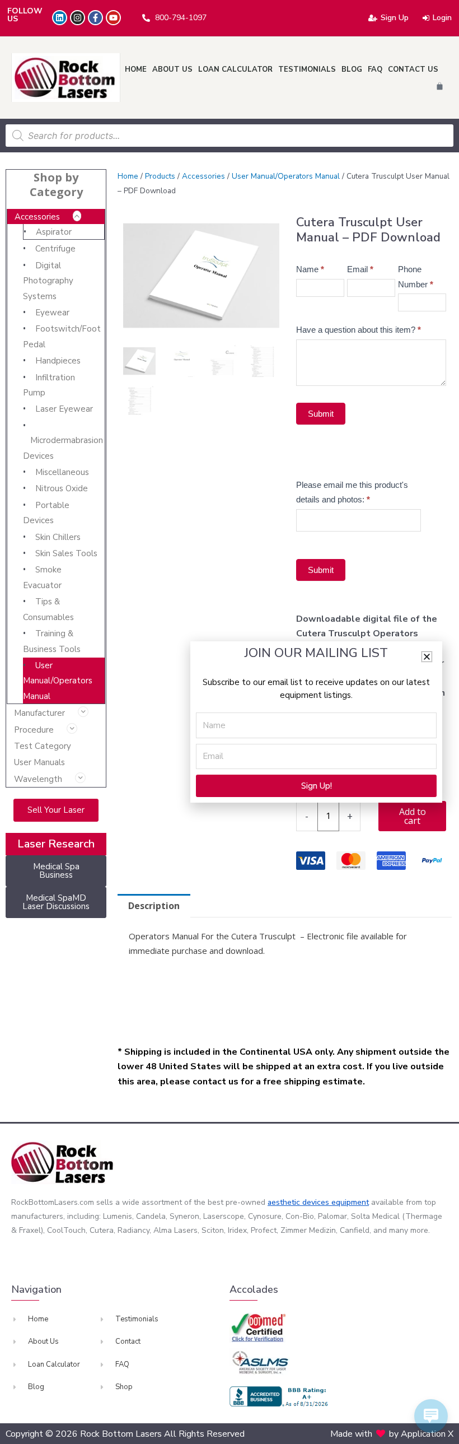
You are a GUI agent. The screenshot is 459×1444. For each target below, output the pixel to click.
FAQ (375, 69)
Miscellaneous (62, 472)
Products (160, 176)
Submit (321, 413)
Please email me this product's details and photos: (352, 492)
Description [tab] (154, 906)
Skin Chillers (58, 537)
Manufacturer (39, 713)
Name (310, 269)
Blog (351, 69)
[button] (427, 657)
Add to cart (412, 816)
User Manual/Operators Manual (57, 681)
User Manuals (39, 762)
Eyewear (52, 312)
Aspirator (54, 231)
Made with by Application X (391, 1434)
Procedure (34, 729)
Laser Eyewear (64, 408)
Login (442, 17)
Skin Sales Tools (66, 553)
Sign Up (395, 17)
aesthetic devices (299, 1202)
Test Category (42, 746)
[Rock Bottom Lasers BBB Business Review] (280, 1396)
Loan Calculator (235, 69)
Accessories (37, 216)
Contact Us (413, 69)
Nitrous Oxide (61, 488)
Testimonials (307, 69)
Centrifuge (55, 248)
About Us (172, 69)
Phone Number (415, 276)
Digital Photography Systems (48, 281)
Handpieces (58, 360)
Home (136, 69)
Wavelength (38, 779)
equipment (350, 1202)
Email (360, 269)
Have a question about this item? (358, 329)
